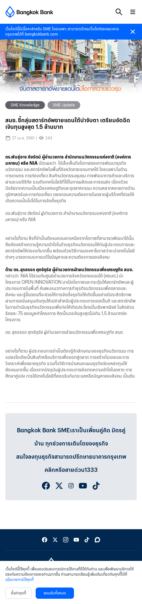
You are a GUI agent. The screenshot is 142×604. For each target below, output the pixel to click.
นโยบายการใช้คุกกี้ (19, 579)
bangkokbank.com (41, 34)
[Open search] (119, 12)
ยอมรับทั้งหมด (55, 592)
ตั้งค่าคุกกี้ (18, 592)
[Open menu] (133, 12)
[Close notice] (133, 32)
